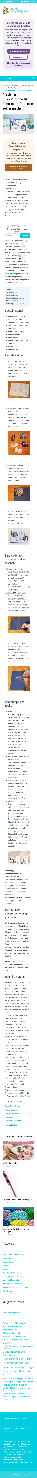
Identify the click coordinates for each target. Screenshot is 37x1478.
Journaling (7, 1382)
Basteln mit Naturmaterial (13, 1273)
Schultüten (7, 1266)
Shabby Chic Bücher (10, 1163)
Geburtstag (10, 1118)
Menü (8, 78)
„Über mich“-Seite (21, 1096)
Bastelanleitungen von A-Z (15, 1418)
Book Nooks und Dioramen (14, 1336)
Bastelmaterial (12, 292)
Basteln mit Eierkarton (14, 1323)
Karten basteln (11, 1125)
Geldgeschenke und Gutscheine (14, 1353)
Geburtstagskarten (13, 1121)
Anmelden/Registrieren (12, 1313)
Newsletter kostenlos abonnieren (18, 168)
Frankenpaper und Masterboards (21, 1346)
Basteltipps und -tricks (15, 304)
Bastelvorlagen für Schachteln (15, 1287)
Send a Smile (10, 274)
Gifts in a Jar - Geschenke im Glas (17, 1373)
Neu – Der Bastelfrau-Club (13, 1255)
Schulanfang (8, 1262)
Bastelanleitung (12, 295)
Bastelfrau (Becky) (13, 1106)
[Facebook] (22, 2)
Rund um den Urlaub (13, 1393)
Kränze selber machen (15, 1384)
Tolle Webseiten (23, 1397)
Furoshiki (6, 1348)
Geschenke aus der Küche (17, 1358)
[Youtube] (25, 2)
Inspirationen (24, 1378)
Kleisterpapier (27, 1382)
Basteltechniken (10, 1330)
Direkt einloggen (18, 57)
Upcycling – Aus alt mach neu (15, 1276)
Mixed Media (9, 1388)
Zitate (5, 1399)
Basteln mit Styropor (14, 1326)
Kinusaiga (7, 1258)
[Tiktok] (33, 2)
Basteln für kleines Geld (12, 1284)
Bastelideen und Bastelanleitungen (17, 90)
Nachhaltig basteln (24, 1388)
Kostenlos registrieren (18, 51)
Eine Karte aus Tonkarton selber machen (17, 299)
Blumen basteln (12, 1333)
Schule (5, 1269)
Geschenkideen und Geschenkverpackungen (19, 1365)
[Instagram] (31, 2)
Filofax (5, 1346)
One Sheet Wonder (10, 1391)
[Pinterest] (28, 2)
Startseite (6, 86)
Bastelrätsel (7, 1291)
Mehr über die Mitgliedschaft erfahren (18, 64)
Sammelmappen (9, 1397)
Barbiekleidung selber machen (15, 1280)
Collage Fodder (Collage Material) (15, 1341)
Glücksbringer (9, 1378)
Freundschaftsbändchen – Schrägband (17, 1200)
